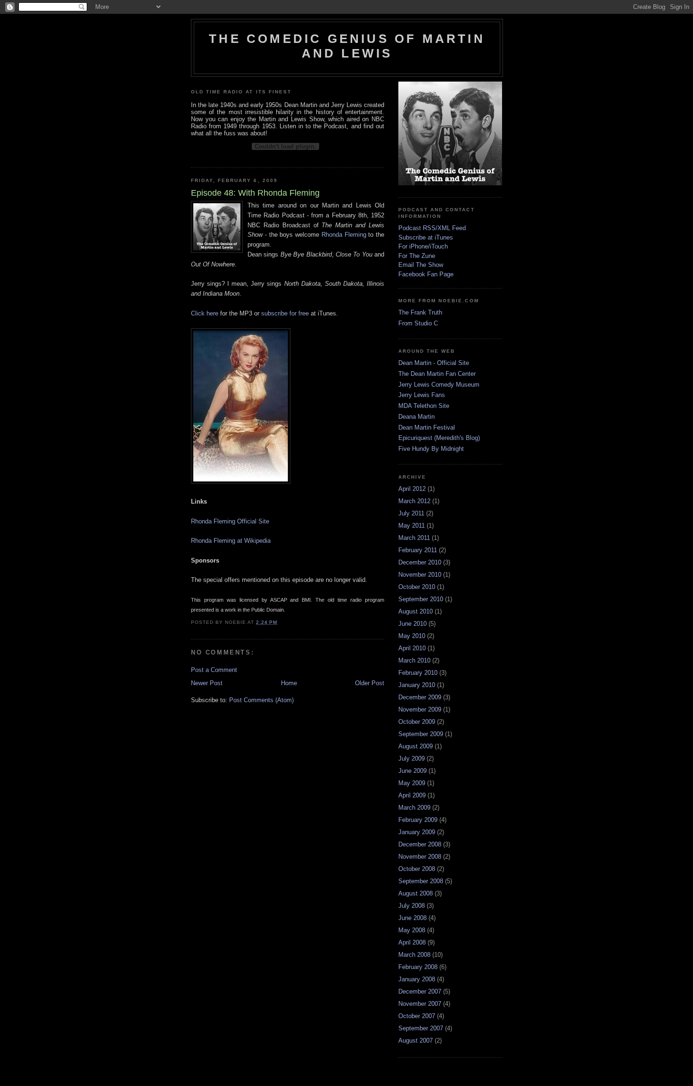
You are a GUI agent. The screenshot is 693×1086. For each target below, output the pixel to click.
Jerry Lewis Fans (421, 394)
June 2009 (412, 770)
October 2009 (416, 721)
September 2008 (420, 881)
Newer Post (207, 683)
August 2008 (415, 893)
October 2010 (416, 586)
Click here (204, 313)
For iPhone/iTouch (423, 246)
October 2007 (416, 1016)
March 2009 (414, 807)
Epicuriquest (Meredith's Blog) (439, 437)
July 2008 (411, 905)
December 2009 (419, 697)
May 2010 (411, 635)
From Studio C (418, 323)
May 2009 (411, 783)
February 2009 (417, 819)
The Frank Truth (420, 312)
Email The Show (420, 264)
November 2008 (419, 856)
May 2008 (411, 930)
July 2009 (411, 758)
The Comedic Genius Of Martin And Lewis (347, 46)
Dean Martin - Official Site (433, 362)
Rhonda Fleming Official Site (230, 521)
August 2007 (415, 1040)
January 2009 (416, 832)
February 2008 (417, 966)
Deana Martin (416, 416)
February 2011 (417, 550)
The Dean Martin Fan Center (437, 373)
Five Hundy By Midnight (431, 448)
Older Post (369, 683)
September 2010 (420, 599)
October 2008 (416, 868)
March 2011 (414, 537)
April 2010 (412, 648)
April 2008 (412, 942)
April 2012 (412, 488)
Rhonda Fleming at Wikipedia (231, 540)
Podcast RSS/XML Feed (432, 228)
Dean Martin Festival (426, 427)
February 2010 (417, 672)
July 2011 (411, 513)
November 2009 (419, 709)
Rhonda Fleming (344, 234)
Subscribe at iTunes (425, 237)
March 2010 (414, 660)
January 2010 (416, 684)
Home (289, 683)
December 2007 (419, 991)
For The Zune (416, 255)
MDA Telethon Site (423, 405)
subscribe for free (285, 313)
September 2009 (420, 734)
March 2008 (414, 954)
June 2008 (412, 917)
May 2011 (411, 525)
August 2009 (415, 746)
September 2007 (420, 1028)
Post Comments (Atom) (261, 700)
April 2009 (412, 795)
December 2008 (419, 844)
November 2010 (419, 574)
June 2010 (412, 623)
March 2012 (414, 501)
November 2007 (419, 1003)
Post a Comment (214, 669)
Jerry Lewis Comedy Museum (438, 384)
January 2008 (416, 979)
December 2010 (419, 562)
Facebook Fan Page (426, 274)
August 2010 (415, 611)
